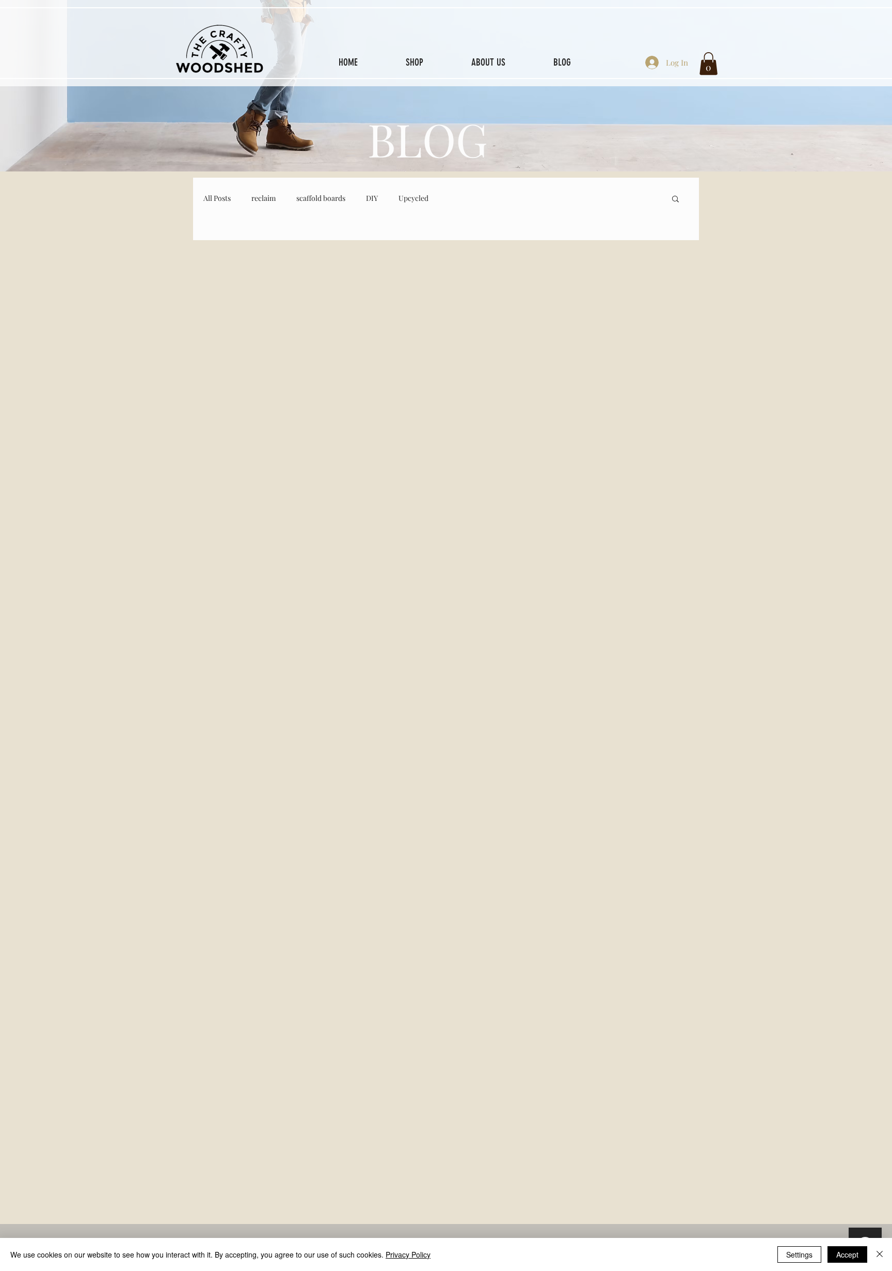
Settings (799, 1254)
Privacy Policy (408, 1254)
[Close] (879, 1254)
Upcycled (413, 198)
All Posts (217, 198)
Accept (847, 1254)
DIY (372, 198)
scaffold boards (320, 198)
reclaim (263, 198)
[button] (708, 63)
